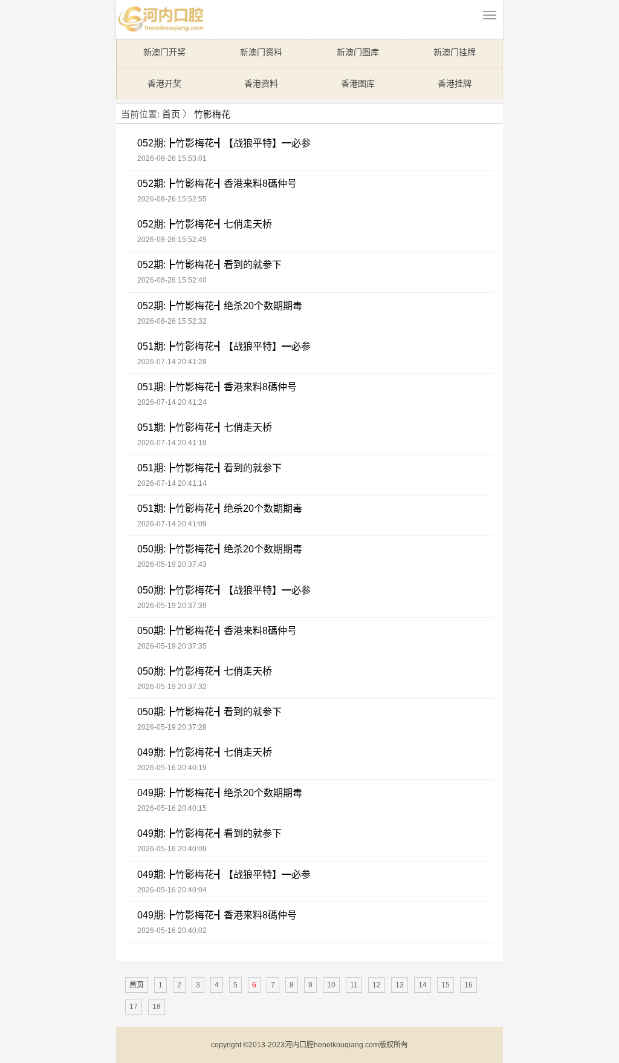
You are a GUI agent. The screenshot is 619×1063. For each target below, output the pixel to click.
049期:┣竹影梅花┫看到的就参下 (209, 833)
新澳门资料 (261, 52)
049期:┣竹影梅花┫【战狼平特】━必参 (224, 874)
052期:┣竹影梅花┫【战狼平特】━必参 (224, 143)
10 (331, 985)
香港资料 (261, 83)
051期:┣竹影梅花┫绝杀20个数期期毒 (219, 508)
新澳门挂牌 (454, 52)
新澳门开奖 (164, 52)
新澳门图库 (358, 52)
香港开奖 (164, 83)
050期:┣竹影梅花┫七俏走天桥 (204, 671)
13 (399, 985)
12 (376, 985)
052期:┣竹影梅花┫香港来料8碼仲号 (217, 183)
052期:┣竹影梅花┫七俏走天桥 (204, 224)
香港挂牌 (455, 83)
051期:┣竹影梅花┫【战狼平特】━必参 (224, 346)
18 (156, 1006)
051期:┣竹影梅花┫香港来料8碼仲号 (217, 387)
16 (468, 985)
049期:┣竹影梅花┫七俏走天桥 (204, 752)
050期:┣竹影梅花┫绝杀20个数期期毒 (219, 549)
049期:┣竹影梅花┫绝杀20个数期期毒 (219, 793)
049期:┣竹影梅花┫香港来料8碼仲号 (217, 915)
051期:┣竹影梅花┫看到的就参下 (209, 468)
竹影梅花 (212, 114)
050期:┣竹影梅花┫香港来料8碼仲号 (217, 631)
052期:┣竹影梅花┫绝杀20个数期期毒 (219, 306)
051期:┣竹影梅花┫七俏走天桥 (204, 427)
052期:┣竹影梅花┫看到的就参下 (209, 265)
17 (133, 1006)
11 (354, 985)
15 (445, 985)
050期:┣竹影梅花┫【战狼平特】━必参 (224, 590)
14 (422, 985)
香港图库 (358, 83)
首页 (171, 114)
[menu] (489, 15)
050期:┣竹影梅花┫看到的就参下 (209, 712)
